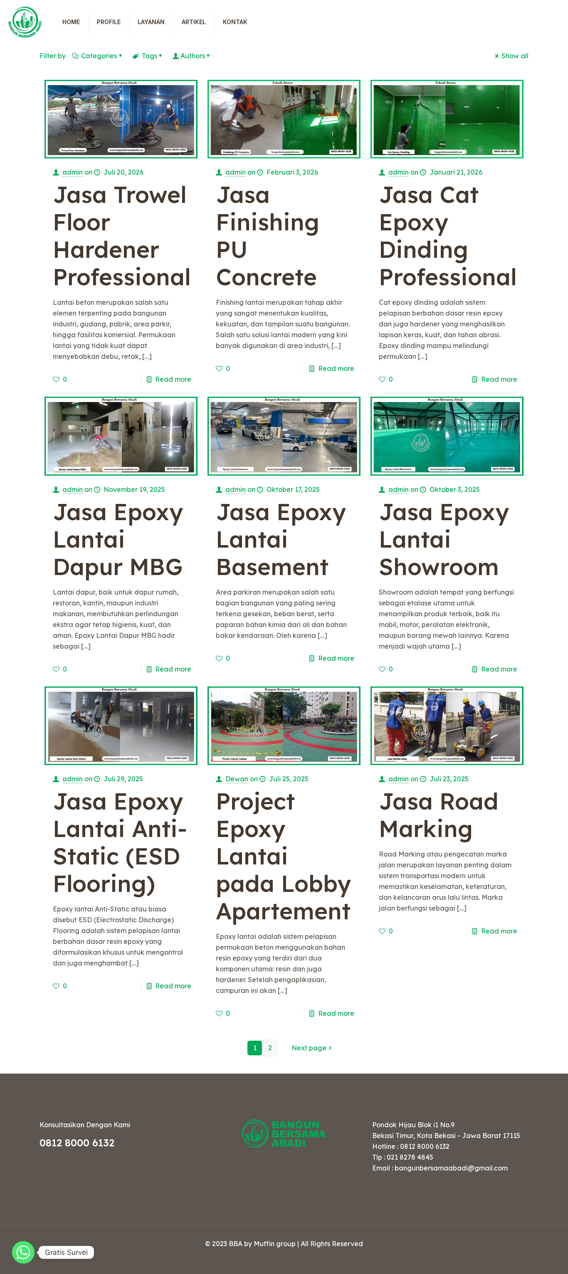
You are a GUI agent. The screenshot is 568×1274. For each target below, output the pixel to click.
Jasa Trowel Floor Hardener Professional (122, 235)
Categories (99, 56)
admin (72, 172)
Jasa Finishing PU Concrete (267, 235)
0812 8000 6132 (77, 1142)
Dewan (236, 779)
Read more (173, 379)
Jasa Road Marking (439, 815)
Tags (149, 56)
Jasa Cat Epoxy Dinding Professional (448, 235)
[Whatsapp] (23, 1252)
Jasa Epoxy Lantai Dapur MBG (118, 539)
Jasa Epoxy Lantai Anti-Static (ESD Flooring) (120, 842)
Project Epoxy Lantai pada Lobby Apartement (283, 856)
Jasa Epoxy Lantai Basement (281, 539)
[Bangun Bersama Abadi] (25, 22)
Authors (192, 56)
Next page (308, 1048)
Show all (514, 56)
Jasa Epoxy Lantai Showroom (444, 539)
